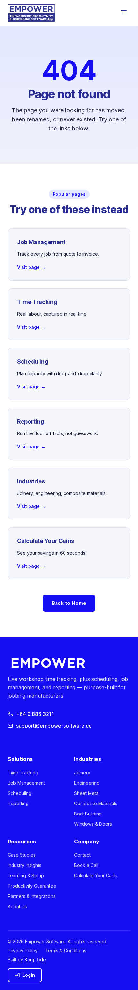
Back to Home (69, 603)
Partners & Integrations (32, 896)
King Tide (35, 959)
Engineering (86, 782)
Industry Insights (24, 865)
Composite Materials (95, 803)
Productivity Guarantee (32, 886)
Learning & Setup (26, 875)
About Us (17, 906)
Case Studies (22, 855)
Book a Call (86, 865)
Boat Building (88, 813)
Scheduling (19, 793)
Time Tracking (23, 772)
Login (28, 975)
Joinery (82, 772)
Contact (82, 855)
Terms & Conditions (65, 950)
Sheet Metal (86, 793)
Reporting (18, 803)
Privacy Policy (23, 950)
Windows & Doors (93, 824)
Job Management (26, 782)
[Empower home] (31, 13)
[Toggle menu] (123, 12)
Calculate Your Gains (95, 875)
